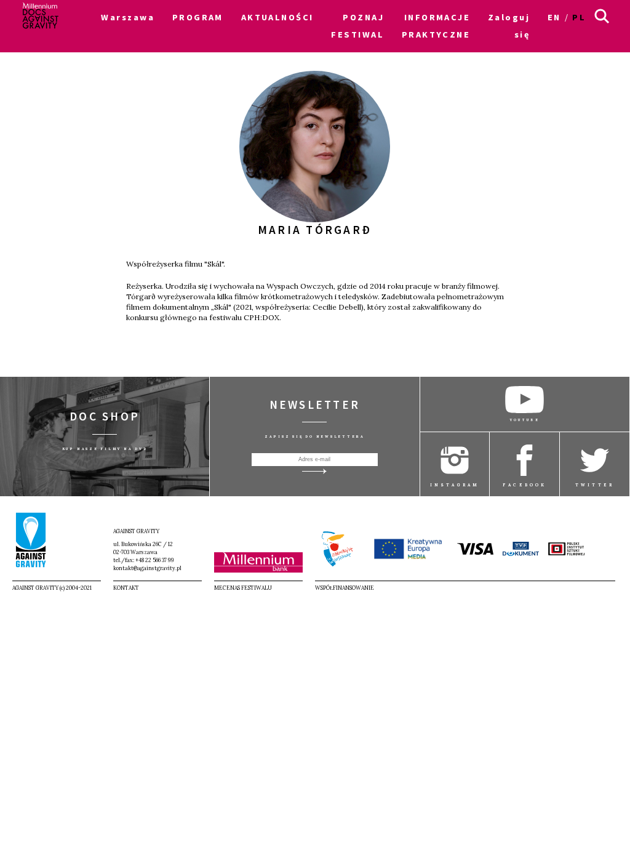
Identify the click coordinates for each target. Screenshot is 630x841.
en (554, 17)
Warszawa (127, 17)
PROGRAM (197, 17)
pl (579, 17)
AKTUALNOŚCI (277, 17)
